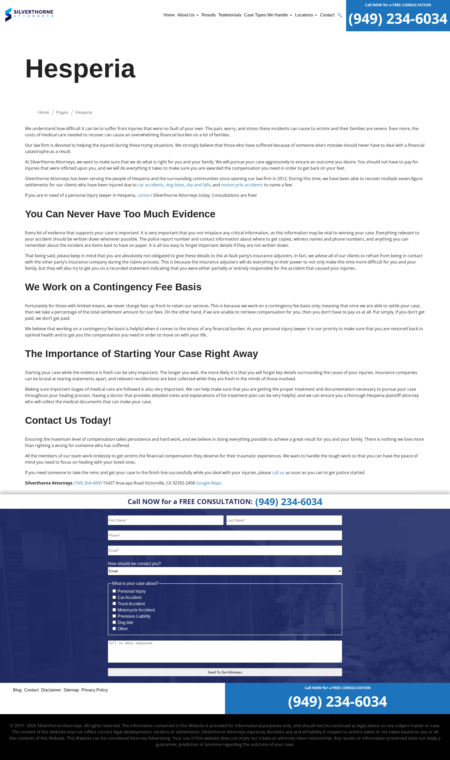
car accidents (151, 185)
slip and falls (198, 185)
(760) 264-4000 (87, 483)
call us (278, 472)
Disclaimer (51, 690)
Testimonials (229, 15)
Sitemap (71, 690)
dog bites (175, 185)
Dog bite (125, 622)
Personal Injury (132, 591)
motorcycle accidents (242, 185)
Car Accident (129, 597)
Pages (62, 112)
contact (144, 195)
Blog (17, 690)
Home (169, 15)
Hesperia (83, 112)
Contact (327, 15)
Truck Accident (131, 604)
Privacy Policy (95, 690)
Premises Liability (134, 616)
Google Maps (209, 483)
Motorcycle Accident (136, 610)
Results (209, 15)
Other (123, 629)
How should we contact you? (134, 563)
